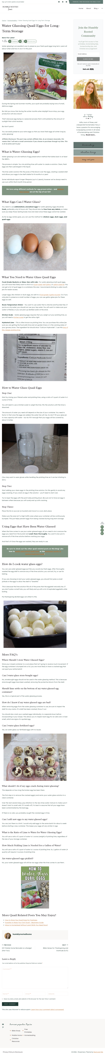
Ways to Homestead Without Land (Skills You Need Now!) (26, 925)
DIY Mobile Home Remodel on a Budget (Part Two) (17, 948)
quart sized (38, 284)
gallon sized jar (58, 284)
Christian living (88, 152)
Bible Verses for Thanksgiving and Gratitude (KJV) (55, 948)
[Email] (66, 2)
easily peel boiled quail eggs (27, 551)
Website (51, 994)
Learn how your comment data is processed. (47, 1009)
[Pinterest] (62, 2)
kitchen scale (19, 317)
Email (28, 994)
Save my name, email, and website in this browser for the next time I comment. (30, 999)
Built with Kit (88, 69)
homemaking (88, 145)
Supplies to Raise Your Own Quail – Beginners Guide (24, 923)
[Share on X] (102, 533)
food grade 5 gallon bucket (50, 295)
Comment (7, 969)
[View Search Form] (102, 8)
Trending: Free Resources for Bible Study (87, 1)
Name (5, 994)
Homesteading (29, 1035)
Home (81, 8)
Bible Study (16, 1031)
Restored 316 (98, 1052)
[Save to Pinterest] (102, 526)
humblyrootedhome (22, 934)
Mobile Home (17, 1035)
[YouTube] (59, 2)
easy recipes (88, 159)
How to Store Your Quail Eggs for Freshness (21, 920)
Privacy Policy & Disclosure (13, 1052)
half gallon (47, 284)
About (88, 8)
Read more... (91, 135)
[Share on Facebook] (102, 530)
